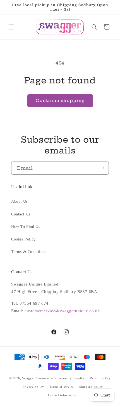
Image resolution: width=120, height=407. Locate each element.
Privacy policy (33, 386)
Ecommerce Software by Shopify (60, 378)
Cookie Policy (23, 239)
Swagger (28, 378)
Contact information (63, 395)
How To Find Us (25, 227)
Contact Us (20, 214)
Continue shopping (60, 100)
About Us (19, 201)
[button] (11, 27)
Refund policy (100, 378)
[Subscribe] (102, 168)
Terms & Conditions (28, 252)
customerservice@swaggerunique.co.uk (62, 311)
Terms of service (61, 386)
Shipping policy (91, 386)
